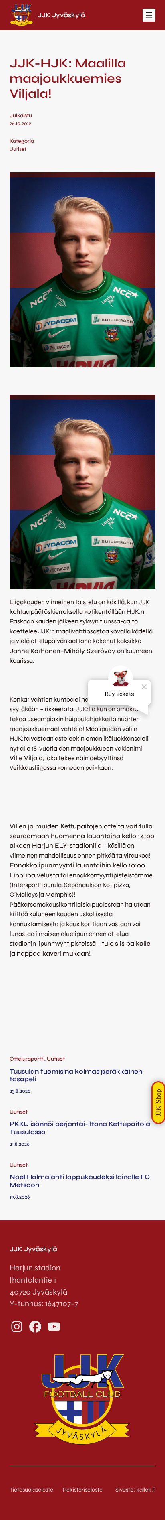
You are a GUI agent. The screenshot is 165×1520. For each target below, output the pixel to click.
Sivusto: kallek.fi (135, 1489)
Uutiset (18, 149)
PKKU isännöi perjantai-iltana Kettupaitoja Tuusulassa (80, 1128)
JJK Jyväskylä (61, 15)
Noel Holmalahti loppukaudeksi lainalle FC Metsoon (80, 1181)
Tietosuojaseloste (31, 1489)
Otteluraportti (27, 1059)
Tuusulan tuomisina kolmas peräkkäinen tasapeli (76, 1075)
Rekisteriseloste (83, 1489)
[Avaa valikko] (149, 15)
